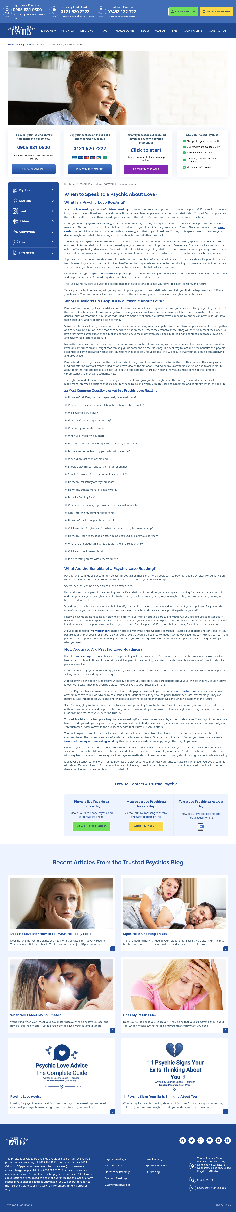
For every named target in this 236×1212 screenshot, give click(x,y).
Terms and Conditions (18, 1205)
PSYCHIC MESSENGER (146, 169)
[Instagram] (200, 1141)
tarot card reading (76, 741)
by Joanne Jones (127, 184)
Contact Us (217, 30)
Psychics (67, 30)
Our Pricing (193, 30)
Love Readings (154, 1159)
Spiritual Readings (157, 1165)
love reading (84, 209)
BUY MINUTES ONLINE (89, 169)
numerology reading (105, 741)
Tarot (104, 30)
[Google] (227, 1141)
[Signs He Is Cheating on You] (174, 903)
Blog (145, 30)
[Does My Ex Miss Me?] (174, 984)
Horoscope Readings (117, 1172)
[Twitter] (191, 1141)
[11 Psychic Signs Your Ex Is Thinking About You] (174, 1066)
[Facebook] (182, 1141)
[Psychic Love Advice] (61, 1066)
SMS (175, 30)
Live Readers (185, 11)
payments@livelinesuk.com (212, 1187)
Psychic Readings (115, 1159)
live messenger (99, 631)
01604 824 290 (205, 1179)
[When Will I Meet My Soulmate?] (61, 984)
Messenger (219, 11)
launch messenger (146, 826)
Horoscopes (125, 30)
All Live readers (92, 826)
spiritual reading (117, 209)
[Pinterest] (209, 1141)
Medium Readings (116, 1178)
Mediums (87, 30)
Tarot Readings (114, 1165)
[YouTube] (218, 1141)
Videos (160, 30)
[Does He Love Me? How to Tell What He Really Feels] (61, 903)
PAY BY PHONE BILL (33, 169)
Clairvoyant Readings (118, 1185)
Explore (47, 30)
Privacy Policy (222, 1205)
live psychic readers (187, 691)
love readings (82, 656)
